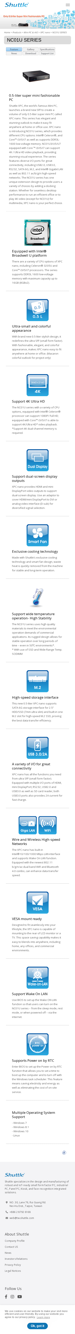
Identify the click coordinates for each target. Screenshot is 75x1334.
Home (7, 32)
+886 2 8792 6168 (20, 1212)
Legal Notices (13, 1271)
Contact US (11, 1247)
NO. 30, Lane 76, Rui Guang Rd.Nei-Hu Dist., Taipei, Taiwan (28, 1204)
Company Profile (15, 1241)
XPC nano (45, 32)
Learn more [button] (43, 1317)
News (8, 1253)
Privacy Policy (13, 1265)
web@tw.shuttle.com (22, 1218)
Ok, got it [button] (37, 1326)
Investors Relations (16, 1259)
